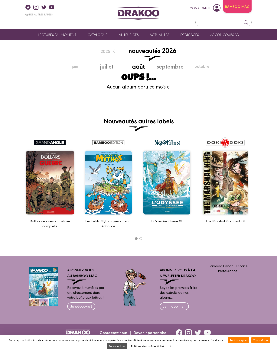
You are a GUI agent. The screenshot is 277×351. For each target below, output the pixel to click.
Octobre (202, 66)
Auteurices (129, 34)
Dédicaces (189, 34)
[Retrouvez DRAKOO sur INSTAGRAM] (35, 7)
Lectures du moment (57, 34)
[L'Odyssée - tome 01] (166, 216)
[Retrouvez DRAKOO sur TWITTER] (43, 7)
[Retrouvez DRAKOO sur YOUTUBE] (51, 7)
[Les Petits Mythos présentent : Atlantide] (108, 216)
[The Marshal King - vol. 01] (225, 216)
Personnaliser (117, 346)
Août (138, 66)
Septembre (170, 66)
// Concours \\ (224, 34)
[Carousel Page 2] (140, 238)
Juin (75, 66)
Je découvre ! (81, 306)
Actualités (159, 34)
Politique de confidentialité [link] (147, 346)
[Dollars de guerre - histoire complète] (50, 216)
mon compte (200, 8)
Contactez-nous (114, 332)
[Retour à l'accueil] (138, 13)
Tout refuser (260, 340)
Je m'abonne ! (174, 306)
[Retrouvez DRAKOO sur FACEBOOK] (28, 7)
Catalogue (98, 34)
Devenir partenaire (149, 332)
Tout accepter (238, 340)
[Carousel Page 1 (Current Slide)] (136, 238)
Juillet (106, 66)
